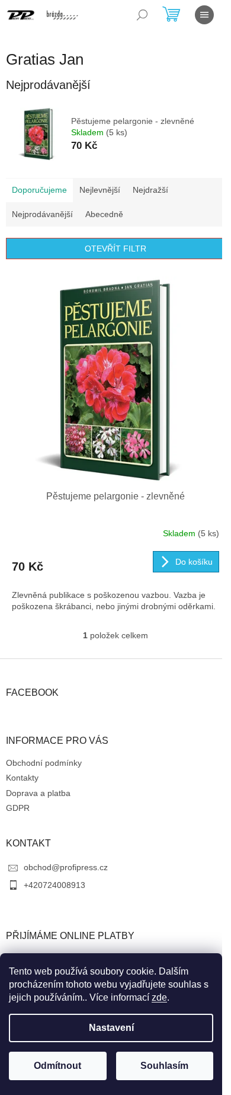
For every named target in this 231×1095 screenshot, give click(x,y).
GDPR (18, 808)
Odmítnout (57, 1066)
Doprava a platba (38, 793)
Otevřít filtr (115, 248)
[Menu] (204, 15)
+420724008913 (54, 885)
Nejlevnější (99, 190)
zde (159, 997)
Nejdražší (150, 190)
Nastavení (111, 1028)
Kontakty (22, 777)
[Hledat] (142, 15)
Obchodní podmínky (44, 763)
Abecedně (104, 214)
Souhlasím (164, 1066)
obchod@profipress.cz (66, 867)
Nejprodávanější (42, 214)
